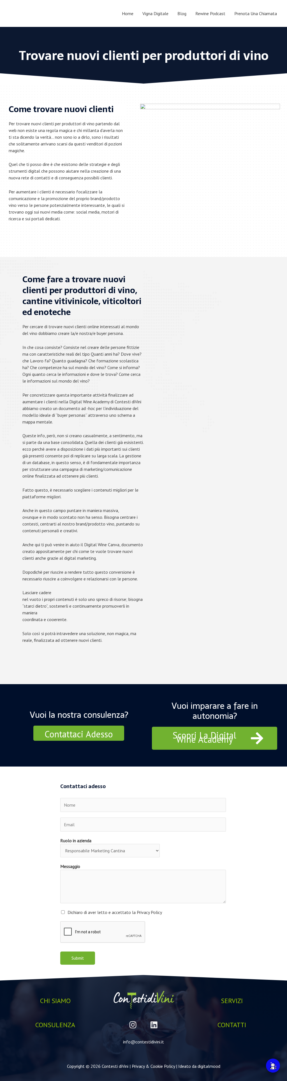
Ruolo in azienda (75, 840)
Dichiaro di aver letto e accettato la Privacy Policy (115, 912)
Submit (77, 958)
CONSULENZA (55, 1024)
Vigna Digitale (155, 13)
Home (127, 13)
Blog (181, 13)
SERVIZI (232, 1000)
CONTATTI (231, 1024)
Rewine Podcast (210, 13)
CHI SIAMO (55, 1000)
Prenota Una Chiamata (255, 13)
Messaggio (70, 866)
